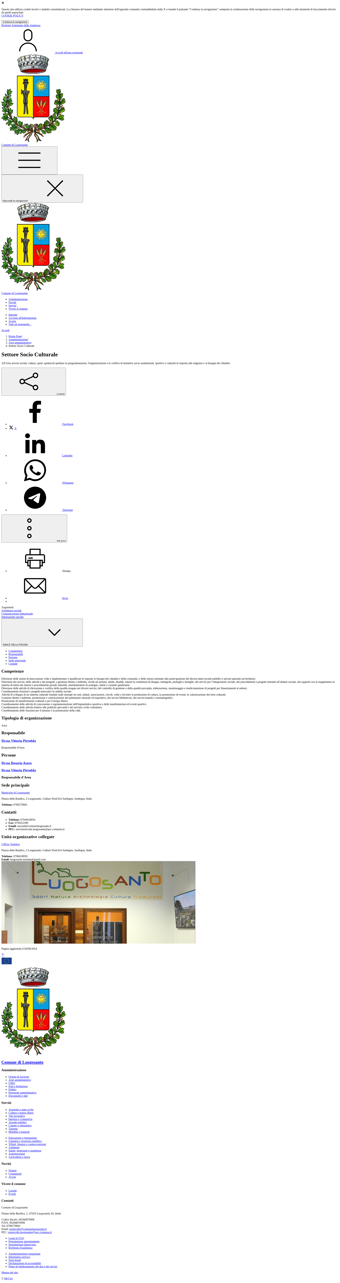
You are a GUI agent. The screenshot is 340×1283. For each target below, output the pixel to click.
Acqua (12, 321)
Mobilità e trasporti (19, 1131)
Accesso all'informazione (22, 317)
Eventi (12, 1193)
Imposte (12, 314)
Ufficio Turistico (10, 844)
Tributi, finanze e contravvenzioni (27, 1144)
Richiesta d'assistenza (20, 1247)
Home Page (15, 336)
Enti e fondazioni (18, 1086)
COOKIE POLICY (12, 15)
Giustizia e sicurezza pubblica (25, 1141)
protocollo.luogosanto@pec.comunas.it (30, 1232)
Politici (12, 1089)
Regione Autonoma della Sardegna (20, 25)
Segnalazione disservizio (22, 1244)
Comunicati (14, 1173)
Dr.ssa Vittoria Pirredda (18, 741)
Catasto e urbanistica (20, 1125)
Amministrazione (18, 339)
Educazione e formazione (22, 1137)
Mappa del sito (9, 1272)
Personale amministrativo (22, 1092)
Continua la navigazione (15, 22)
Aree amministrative (19, 342)
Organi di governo (18, 1076)
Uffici (11, 1083)
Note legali (14, 1260)
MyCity (8, 1278)
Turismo (13, 1128)
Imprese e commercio (20, 1119)
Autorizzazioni (16, 1153)
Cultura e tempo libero (20, 1112)
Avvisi (12, 1176)
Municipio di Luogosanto (15, 792)
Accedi (5, 330)
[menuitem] (40, 424)
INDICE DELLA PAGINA (15, 644)
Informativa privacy (19, 1256)
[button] (18, 299)
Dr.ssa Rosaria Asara (16, 763)
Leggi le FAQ (16, 1238)
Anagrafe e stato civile (20, 1109)
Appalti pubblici (17, 1122)
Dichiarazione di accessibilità (24, 1263)
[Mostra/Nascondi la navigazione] (29, 160)
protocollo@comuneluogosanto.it (28, 1229)
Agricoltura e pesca (19, 1156)
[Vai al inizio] (2, 955)
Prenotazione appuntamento (23, 1241)
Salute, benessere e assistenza (24, 1150)
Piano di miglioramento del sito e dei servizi (32, 1266)
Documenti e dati (18, 1095)
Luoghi (12, 1190)
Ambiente (13, 1147)
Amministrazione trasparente (24, 1253)
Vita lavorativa (16, 1115)
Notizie (12, 1170)
